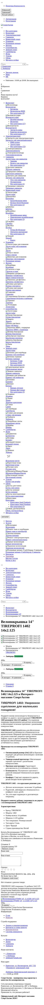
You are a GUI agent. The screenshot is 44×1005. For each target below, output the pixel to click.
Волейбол (9, 213)
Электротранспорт (13, 35)
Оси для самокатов (17, 180)
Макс (8, 74)
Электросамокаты (13, 151)
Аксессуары (15, 144)
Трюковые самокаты (14, 188)
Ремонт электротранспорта (16, 540)
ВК (7, 77)
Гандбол (9, 223)
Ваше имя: (5, 851)
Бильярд (9, 440)
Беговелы (14, 109)
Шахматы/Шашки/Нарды (16, 473)
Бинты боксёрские (13, 342)
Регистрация (11, 21)
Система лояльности (14, 932)
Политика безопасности (15, 6)
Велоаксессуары (12, 117)
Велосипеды (11, 107)
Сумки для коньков (13, 415)
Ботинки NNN (16, 363)
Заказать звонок (12, 72)
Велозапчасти (11, 128)
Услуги (8, 523)
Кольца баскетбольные (19, 203)
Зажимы (13, 161)
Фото (3, 872)
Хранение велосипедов (15, 548)
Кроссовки (10, 500)
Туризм (8, 56)
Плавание (9, 41)
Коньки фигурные (17, 390)
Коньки (9, 386)
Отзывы (9, 686)
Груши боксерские (13, 317)
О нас (8, 915)
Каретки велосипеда (18, 132)
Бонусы (9, 521)
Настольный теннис (14, 477)
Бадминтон (10, 436)
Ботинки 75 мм (16, 361)
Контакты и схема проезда (16, 927)
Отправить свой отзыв (10, 878)
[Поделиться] (23, 665)
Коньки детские (16, 388)
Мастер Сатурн (12, 558)
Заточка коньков (12, 535)
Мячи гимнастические (15, 278)
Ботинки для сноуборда (15, 355)
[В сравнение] (14, 905)
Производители (12, 930)
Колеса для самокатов (19, 163)
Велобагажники (16, 119)
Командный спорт (13, 39)
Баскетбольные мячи (18, 201)
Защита (8, 321)
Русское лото (11, 469)
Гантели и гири (12, 271)
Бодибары (10, 267)
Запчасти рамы (16, 130)
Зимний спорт (11, 50)
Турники (9, 303)
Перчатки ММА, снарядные (17, 330)
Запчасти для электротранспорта (19, 140)
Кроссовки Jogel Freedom (20, 504)
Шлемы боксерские (13, 334)
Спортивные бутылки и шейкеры (19, 298)
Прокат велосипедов (14, 544)
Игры (8, 54)
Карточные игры (12, 465)
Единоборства (11, 48)
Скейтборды (11, 52)
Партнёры (10, 556)
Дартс (8, 448)
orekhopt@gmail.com (14, 958)
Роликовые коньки (13, 43)
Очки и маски (11, 255)
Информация (6, 912)
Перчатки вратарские (18, 232)
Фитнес (9, 45)
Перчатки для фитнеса (15, 282)
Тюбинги (9, 419)
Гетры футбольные (17, 230)
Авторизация (11, 19)
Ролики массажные (13, 290)
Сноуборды (10, 411)
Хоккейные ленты (13, 423)
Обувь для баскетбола (14, 511)
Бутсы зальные (11, 492)
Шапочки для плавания (15, 259)
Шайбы (9, 427)
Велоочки (14, 122)
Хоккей (9, 238)
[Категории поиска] (2, 27)
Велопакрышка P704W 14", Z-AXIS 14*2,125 (19, 901)
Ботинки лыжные (13, 359)
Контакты (9, 554)
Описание (10, 684)
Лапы (8, 346)
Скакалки (9, 294)
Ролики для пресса (13, 286)
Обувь (8, 58)
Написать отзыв (7, 849)
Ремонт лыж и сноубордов (16, 531)
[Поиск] (27, 64)
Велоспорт (10, 33)
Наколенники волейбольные (21, 217)
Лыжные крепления (14, 402)
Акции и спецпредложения (17, 925)
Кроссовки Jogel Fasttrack (20, 502)
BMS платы (15, 142)
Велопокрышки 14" (13, 614)
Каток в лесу (11, 560)
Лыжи (8, 400)
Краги (12, 240)
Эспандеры (10, 307)
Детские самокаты (13, 169)
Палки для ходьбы (13, 482)
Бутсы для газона (12, 488)
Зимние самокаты (13, 373)
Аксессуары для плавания (16, 246)
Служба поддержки (9, 921)
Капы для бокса (12, 325)
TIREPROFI (10, 652)
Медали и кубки (12, 60)
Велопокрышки (12, 612)
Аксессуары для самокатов (16, 159)
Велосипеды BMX (17, 111)
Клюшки (9, 382)
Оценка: (4, 867)
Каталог (4, 936)
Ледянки (9, 396)
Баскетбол (10, 199)
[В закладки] (11, 905)
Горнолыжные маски (14, 369)
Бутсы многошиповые (14, 496)
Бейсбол (9, 209)
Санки (8, 407)
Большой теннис (12, 444)
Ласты (8, 251)
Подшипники (15, 182)
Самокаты (10, 37)
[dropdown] (2, 2)
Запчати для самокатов (15, 178)
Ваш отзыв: (5, 855)
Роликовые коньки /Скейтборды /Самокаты (23, 552)
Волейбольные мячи (18, 215)
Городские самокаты (14, 174)
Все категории (11, 31)
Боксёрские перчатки (14, 338)
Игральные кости (12, 461)
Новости (9, 918)
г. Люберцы (5, 68)
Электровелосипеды (14, 155)
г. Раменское (6, 66)
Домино (9, 452)
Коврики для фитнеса (14, 276)
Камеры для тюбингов (15, 377)
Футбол (9, 228)
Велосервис (10, 527)
